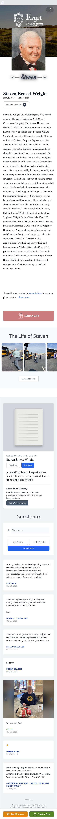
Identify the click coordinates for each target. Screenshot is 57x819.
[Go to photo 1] (20, 715)
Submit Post (28, 548)
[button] (28, 699)
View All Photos (28, 378)
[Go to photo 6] (28, 715)
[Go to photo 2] (21, 715)
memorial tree (35, 292)
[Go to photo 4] (24, 715)
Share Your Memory (17, 503)
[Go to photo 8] (31, 715)
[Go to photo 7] (29, 715)
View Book (13, 465)
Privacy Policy (21, 807)
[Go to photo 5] (26, 715)
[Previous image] (5, 699)
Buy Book (28, 465)
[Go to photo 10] (34, 715)
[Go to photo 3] (23, 715)
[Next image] (51, 699)
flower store (24, 297)
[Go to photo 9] (32, 715)
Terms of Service (36, 807)
